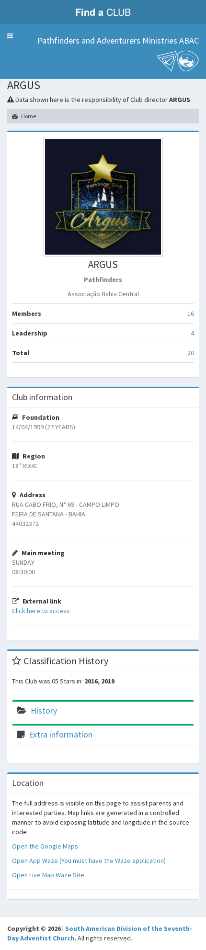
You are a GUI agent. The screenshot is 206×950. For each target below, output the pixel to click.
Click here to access (41, 610)
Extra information (60, 734)
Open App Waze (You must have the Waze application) (89, 860)
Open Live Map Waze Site (48, 875)
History (44, 710)
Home (28, 116)
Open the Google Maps (45, 846)
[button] (10, 36)
